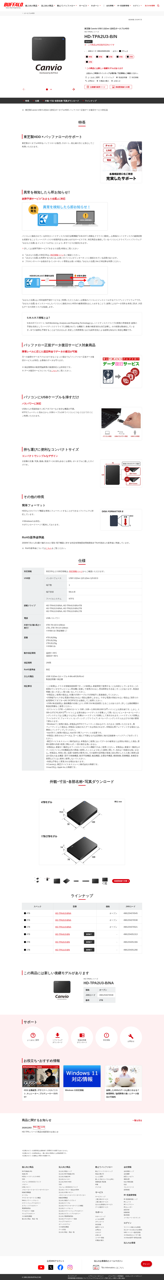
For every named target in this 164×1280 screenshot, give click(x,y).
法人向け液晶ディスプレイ (67, 1200)
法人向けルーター (64, 1179)
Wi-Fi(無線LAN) (27, 1171)
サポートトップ (100, 1216)
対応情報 (98, 1224)
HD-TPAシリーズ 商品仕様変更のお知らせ (40, 1131)
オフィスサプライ (64, 1224)
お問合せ (98, 1230)
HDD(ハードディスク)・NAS (31, 1176)
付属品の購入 (99, 1240)
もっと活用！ (99, 1176)
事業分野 (127, 1179)
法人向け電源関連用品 (66, 1216)
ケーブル (25, 1195)
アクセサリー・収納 (28, 1211)
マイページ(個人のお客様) (132, 1227)
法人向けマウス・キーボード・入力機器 (71, 1205)
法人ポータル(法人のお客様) (133, 1230)
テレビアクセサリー (28, 1213)
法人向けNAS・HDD (65, 1182)
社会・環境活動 (128, 1182)
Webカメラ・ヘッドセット (30, 1200)
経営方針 (127, 1210)
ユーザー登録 (99, 1237)
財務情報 (127, 1212)
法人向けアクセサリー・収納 (68, 1219)
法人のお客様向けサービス (104, 1204)
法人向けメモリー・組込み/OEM (69, 1190)
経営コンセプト (129, 1176)
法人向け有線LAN (64, 1176)
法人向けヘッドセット (66, 1208)
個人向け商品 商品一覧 (30, 1219)
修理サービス (99, 1227)
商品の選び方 (99, 1174)
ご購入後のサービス (101, 1202)
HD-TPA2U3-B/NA (63, 920)
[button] (47, 89)
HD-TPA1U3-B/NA (63, 926)
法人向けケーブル (64, 1203)
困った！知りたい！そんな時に (104, 1179)
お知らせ (98, 1235)
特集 (96, 1184)
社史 (125, 1184)
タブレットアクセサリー (30, 1205)
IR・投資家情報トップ (130, 1199)
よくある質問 (99, 1219)
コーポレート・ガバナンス (132, 1217)
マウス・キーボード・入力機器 (31, 1198)
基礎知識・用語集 (100, 1182)
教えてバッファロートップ (104, 1171)
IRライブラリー (129, 1204)
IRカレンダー (128, 1207)
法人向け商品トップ (65, 1171)
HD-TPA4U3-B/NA (63, 913)
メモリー (25, 1184)
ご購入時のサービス (101, 1199)
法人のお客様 (129, 1242)
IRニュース (127, 1202)
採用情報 (127, 1190)
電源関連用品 (26, 1208)
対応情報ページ (57, 254)
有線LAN (25, 1174)
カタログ (98, 1232)
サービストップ (100, 1196)
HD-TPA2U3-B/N (62, 941)
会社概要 (127, 1174)
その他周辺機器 (27, 1216)
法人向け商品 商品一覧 (67, 1232)
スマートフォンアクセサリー (31, 1203)
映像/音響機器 (26, 1192)
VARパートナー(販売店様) (132, 1232)
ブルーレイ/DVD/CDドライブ (31, 1182)
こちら (54, 370)
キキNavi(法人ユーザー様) (132, 1235)
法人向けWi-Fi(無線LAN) (67, 1174)
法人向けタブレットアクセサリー (69, 1213)
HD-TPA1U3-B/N (62, 949)
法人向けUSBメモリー (66, 1192)
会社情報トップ (129, 1171)
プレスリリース (129, 1187)
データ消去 (62, 1229)
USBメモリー (26, 1187)
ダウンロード (99, 1222)
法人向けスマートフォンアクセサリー (71, 1211)
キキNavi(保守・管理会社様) (132, 1237)
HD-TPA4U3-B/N (62, 934)
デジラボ (98, 1187)
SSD (23, 1179)
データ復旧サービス (101, 1207)
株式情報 (127, 1215)
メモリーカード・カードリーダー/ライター (35, 1190)
